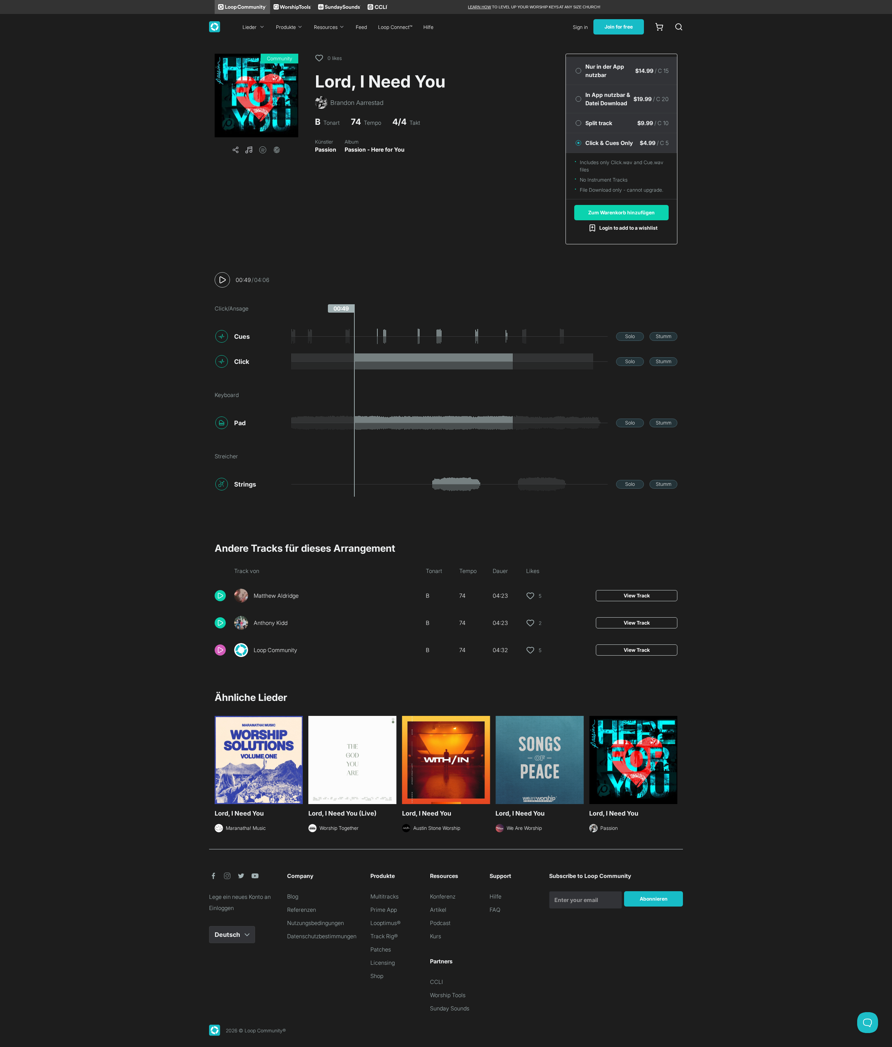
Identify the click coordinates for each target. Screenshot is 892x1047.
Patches (380, 949)
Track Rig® (384, 936)
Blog (292, 896)
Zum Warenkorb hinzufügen (621, 212)
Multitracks (384, 896)
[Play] (222, 280)
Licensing (382, 962)
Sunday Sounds (449, 1008)
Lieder (249, 27)
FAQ (495, 909)
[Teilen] (235, 149)
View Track (637, 595)
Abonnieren (654, 899)
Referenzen (301, 909)
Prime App (383, 909)
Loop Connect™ (395, 27)
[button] (256, 95)
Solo (630, 336)
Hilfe (428, 27)
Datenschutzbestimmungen (321, 936)
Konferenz (442, 896)
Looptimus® (385, 922)
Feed (361, 27)
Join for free (619, 27)
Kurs (435, 936)
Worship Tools (448, 995)
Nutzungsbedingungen (315, 922)
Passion (325, 149)
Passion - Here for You (375, 149)
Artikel (438, 909)
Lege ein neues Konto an (240, 896)
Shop (376, 975)
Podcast (440, 922)
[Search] (679, 27)
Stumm (663, 336)
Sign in (580, 27)
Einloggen (221, 907)
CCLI (436, 981)
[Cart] (659, 27)
